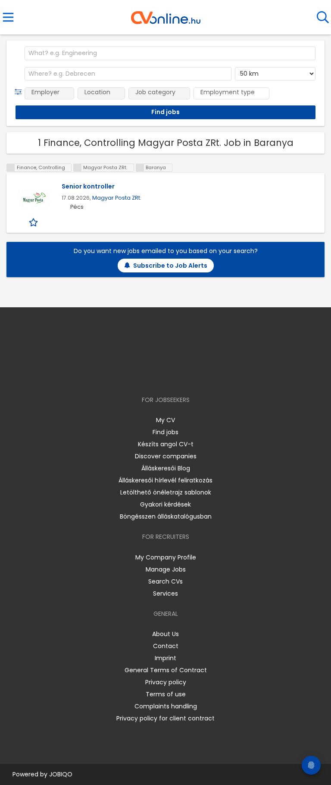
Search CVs (165, 581)
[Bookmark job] (34, 222)
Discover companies (166, 456)
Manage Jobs (166, 569)
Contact (165, 646)
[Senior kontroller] (34, 198)
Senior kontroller (88, 186)
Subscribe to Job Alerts (170, 265)
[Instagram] (160, 375)
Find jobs (165, 432)
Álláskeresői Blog (165, 468)
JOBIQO (60, 774)
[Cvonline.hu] (165, 14)
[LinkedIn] (174, 375)
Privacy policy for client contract (165, 718)
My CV (165, 420)
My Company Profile (165, 557)
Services (165, 593)
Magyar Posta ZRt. (116, 197)
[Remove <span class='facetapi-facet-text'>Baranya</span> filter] (140, 167)
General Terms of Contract (166, 670)
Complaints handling (165, 706)
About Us (165, 634)
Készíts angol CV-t (166, 444)
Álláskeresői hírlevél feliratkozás (165, 480)
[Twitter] (187, 375)
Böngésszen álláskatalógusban (166, 516)
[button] (20, 92)
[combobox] (170, 53)
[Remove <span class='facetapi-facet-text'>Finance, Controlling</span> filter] (11, 167)
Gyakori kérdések (165, 504)
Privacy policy (165, 682)
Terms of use (166, 694)
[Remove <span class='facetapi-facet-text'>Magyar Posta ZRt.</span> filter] (77, 167)
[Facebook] (146, 375)
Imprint (165, 658)
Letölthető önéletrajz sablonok (165, 492)
